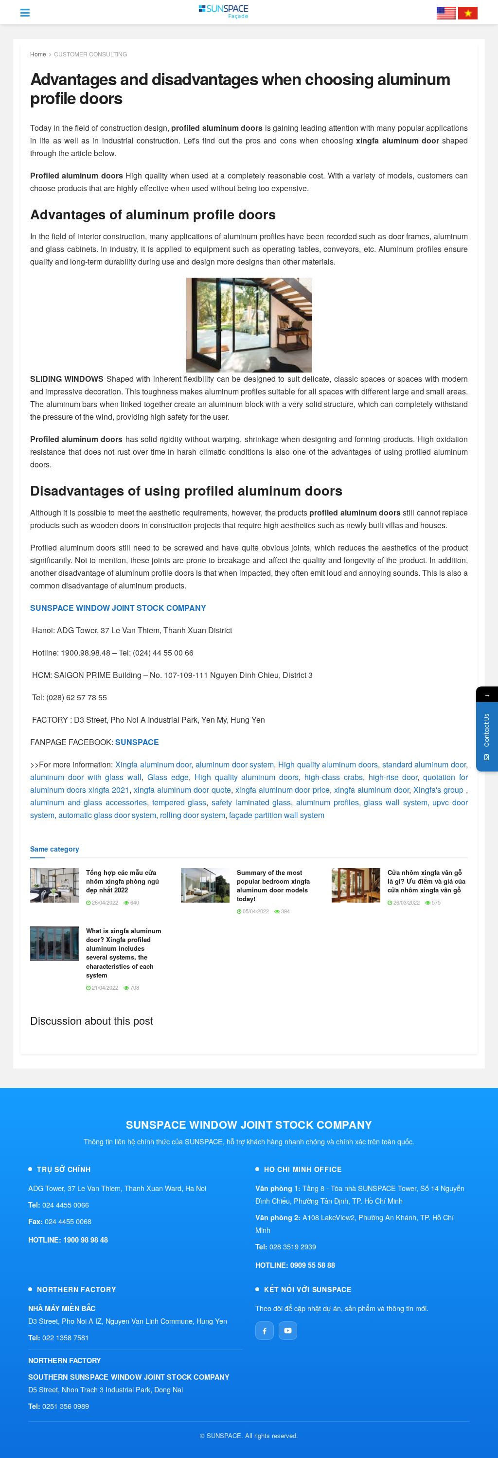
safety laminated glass (251, 802)
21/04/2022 (104, 987)
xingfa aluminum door (371, 789)
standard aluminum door (424, 764)
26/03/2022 (406, 902)
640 (134, 902)
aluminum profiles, (328, 802)
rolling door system (192, 814)
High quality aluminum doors (327, 764)
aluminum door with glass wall (86, 776)
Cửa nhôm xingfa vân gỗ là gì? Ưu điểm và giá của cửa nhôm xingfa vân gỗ (426, 881)
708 (134, 987)
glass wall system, (396, 802)
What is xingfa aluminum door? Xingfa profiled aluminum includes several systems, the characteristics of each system (123, 952)
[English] (446, 12)
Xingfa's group (438, 789)
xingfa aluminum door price (282, 789)
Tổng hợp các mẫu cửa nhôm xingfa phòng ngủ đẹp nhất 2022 (122, 881)
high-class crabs (333, 776)
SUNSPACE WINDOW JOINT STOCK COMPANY (118, 607)
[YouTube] (288, 1330)
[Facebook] (264, 1330)
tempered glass (179, 802)
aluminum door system (233, 764)
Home (38, 54)
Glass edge (168, 776)
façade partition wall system (276, 814)
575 (435, 902)
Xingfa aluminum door (153, 764)
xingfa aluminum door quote (182, 789)
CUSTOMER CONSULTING (90, 54)
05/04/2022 (255, 911)
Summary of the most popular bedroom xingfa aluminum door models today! (273, 886)
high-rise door (393, 776)
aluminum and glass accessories (88, 802)
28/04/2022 (104, 902)
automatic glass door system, (108, 814)
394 (285, 911)
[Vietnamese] (468, 12)
